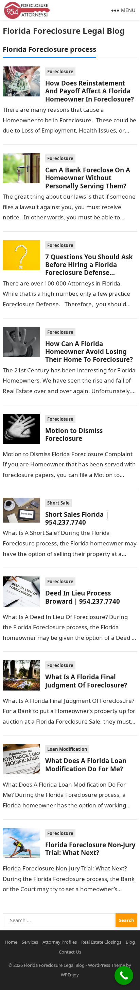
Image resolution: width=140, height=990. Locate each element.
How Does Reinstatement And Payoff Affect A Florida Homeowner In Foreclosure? (89, 91)
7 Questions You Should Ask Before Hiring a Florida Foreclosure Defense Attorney (89, 268)
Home (11, 942)
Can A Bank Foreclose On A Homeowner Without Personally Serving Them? (87, 178)
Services (30, 942)
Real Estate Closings (101, 942)
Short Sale (58, 503)
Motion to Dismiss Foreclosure (74, 434)
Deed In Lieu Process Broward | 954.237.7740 (82, 597)
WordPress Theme (106, 965)
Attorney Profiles (59, 942)
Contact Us (70, 952)
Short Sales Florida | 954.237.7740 (77, 518)
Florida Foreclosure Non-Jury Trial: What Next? (90, 848)
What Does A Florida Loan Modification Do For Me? (85, 764)
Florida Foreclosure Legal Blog (64, 30)
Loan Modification (67, 749)
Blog (130, 942)
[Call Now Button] (124, 975)
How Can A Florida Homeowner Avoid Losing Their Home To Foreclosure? (89, 351)
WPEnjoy (70, 975)
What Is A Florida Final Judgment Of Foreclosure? (86, 680)
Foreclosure (60, 71)
